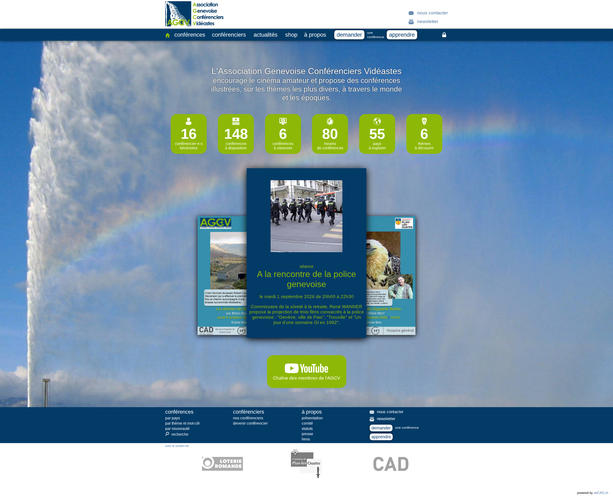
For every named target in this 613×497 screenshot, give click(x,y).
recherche (176, 434)
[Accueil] (167, 35)
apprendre (402, 34)
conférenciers (229, 34)
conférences (189, 34)
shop (291, 34)
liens (306, 439)
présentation (312, 418)
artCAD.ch (601, 493)
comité (307, 423)
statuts (307, 429)
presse (307, 434)
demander (349, 34)
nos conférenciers (248, 418)
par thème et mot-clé (182, 423)
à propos (315, 34)
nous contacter (432, 12)
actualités (266, 34)
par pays (172, 418)
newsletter (427, 21)
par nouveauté (177, 429)
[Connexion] (444, 35)
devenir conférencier (250, 423)
